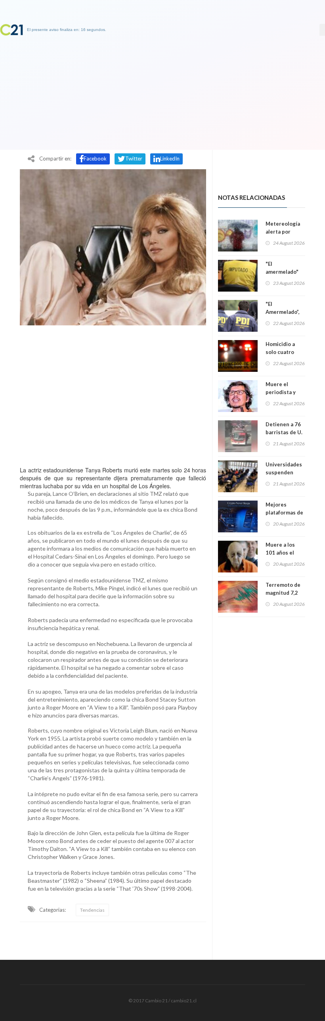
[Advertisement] (113, 393)
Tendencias (92, 910)
